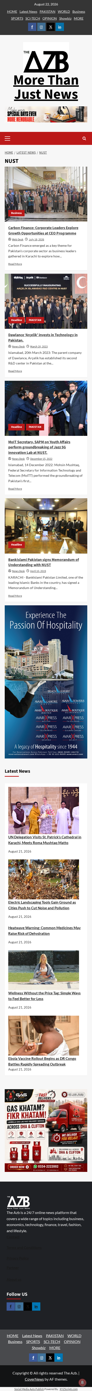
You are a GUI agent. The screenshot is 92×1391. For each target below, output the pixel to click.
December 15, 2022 (41, 459)
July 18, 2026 (36, 240)
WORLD (64, 11)
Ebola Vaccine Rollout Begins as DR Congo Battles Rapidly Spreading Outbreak (42, 1061)
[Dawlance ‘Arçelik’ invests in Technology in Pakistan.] (46, 301)
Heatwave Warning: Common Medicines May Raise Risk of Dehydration (44, 931)
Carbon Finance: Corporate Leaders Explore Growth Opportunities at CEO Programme (43, 230)
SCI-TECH (32, 18)
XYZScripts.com (69, 1389)
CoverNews (34, 1379)
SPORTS (17, 18)
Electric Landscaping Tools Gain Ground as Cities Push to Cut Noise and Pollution (42, 905)
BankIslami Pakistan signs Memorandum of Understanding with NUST (43, 562)
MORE (79, 18)
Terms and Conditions (24, 1247)
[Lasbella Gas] (46, 1130)
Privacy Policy (18, 1258)
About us (14, 1279)
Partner (13, 1267)
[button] (15, 138)
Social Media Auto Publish (29, 1389)
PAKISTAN (47, 11)
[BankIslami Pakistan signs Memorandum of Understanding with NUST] (46, 525)
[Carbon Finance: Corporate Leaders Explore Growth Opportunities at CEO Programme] (46, 194)
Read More (15, 264)
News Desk (18, 347)
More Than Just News (46, 87)
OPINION (49, 18)
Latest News (28, 11)
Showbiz (65, 18)
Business (78, 11)
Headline (16, 320)
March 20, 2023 (39, 347)
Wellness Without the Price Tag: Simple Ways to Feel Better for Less (44, 996)
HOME (12, 11)
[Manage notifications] (82, 1382)
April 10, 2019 (38, 571)
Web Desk (17, 240)
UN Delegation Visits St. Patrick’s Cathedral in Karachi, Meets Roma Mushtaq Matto (44, 840)
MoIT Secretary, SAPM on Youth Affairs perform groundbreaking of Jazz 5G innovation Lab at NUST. (39, 447)
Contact (13, 1237)
